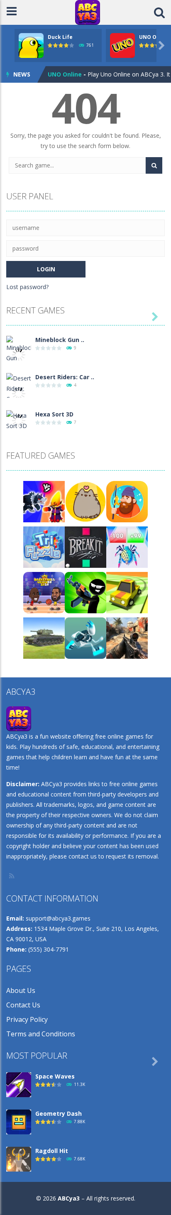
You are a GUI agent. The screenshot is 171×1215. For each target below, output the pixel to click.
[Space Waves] (18, 1084)
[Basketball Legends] (44, 592)
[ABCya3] (87, 12)
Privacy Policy (27, 1019)
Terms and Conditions (40, 1033)
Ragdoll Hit (51, 1151)
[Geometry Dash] (18, 1121)
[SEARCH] (154, 165)
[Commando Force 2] (127, 637)
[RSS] (12, 876)
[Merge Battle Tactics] (44, 501)
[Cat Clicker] (85, 501)
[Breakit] (85, 546)
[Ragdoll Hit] (18, 1158)
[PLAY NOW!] (31, 45)
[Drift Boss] (127, 592)
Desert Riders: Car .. (64, 377)
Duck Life (60, 37)
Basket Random (71, 76)
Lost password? (27, 287)
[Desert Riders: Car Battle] (18, 393)
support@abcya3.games (58, 918)
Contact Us (23, 1004)
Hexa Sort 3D (54, 414)
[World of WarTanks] (44, 637)
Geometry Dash (58, 1113)
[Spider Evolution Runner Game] (127, 546)
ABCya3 (69, 1198)
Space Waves (55, 1076)
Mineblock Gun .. (59, 340)
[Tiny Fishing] (127, 501)
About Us (20, 990)
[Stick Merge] (85, 592)
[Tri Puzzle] (44, 546)
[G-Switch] (85, 637)
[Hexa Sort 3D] (18, 420)
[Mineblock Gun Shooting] (18, 354)
